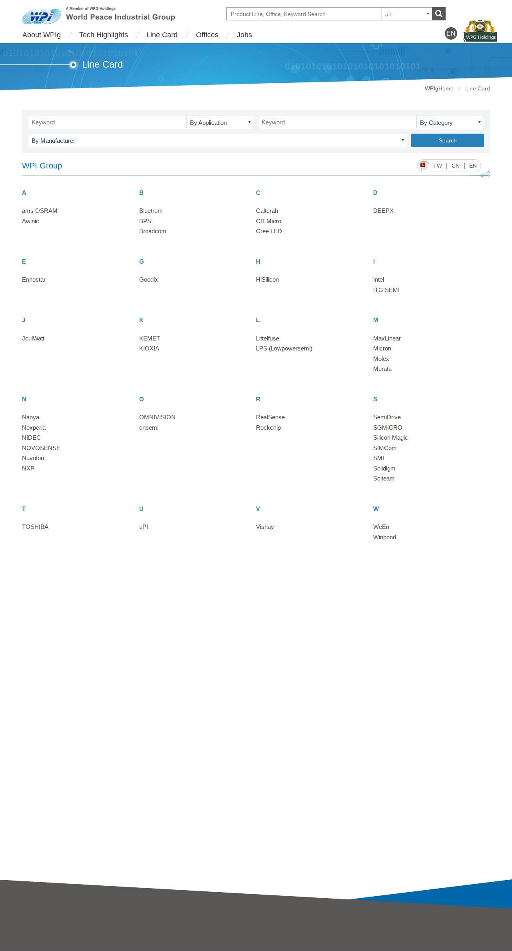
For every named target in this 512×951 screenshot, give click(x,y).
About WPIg (41, 35)
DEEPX (383, 210)
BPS (145, 221)
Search (448, 140)
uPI (143, 526)
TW (437, 165)
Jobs (244, 35)
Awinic (30, 221)
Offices (207, 35)
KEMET (149, 338)
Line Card (162, 35)
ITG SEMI (386, 289)
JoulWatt (33, 338)
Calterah (267, 210)
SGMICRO (387, 427)
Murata (382, 368)
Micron (382, 348)
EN (473, 165)
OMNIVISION (157, 417)
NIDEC (31, 437)
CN (456, 165)
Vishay (265, 526)
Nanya (30, 417)
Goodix (148, 279)
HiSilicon (267, 279)
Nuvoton (33, 457)
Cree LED (269, 231)
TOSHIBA (35, 526)
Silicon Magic (390, 437)
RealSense (270, 417)
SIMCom (385, 447)
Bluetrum (151, 210)
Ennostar (34, 279)
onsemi (148, 427)
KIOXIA (149, 348)
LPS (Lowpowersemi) (284, 348)
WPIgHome (439, 88)
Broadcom (152, 231)
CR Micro (268, 221)
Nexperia (34, 427)
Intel (378, 279)
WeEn (381, 526)
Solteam (384, 478)
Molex (381, 358)
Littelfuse (267, 338)
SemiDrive (387, 417)
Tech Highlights (103, 35)
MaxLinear (387, 338)
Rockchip (268, 427)
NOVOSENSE (41, 447)
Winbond (384, 537)
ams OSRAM (40, 210)
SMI (378, 457)
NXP (28, 468)
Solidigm (384, 468)
